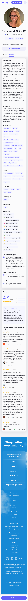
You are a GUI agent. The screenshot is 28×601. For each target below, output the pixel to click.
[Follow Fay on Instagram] (7, 558)
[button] (25, 2)
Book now (14, 598)
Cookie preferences (14, 585)
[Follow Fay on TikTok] (16, 558)
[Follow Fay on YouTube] (20, 558)
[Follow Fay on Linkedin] (12, 558)
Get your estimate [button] (14, 49)
